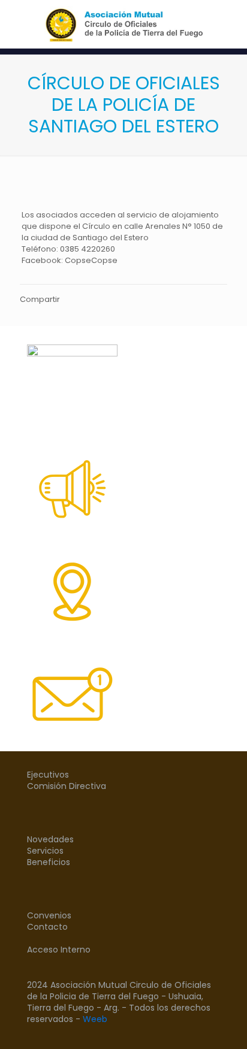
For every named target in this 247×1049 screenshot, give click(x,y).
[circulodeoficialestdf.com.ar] (123, 24)
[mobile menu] (231, 24)
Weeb (95, 1019)
